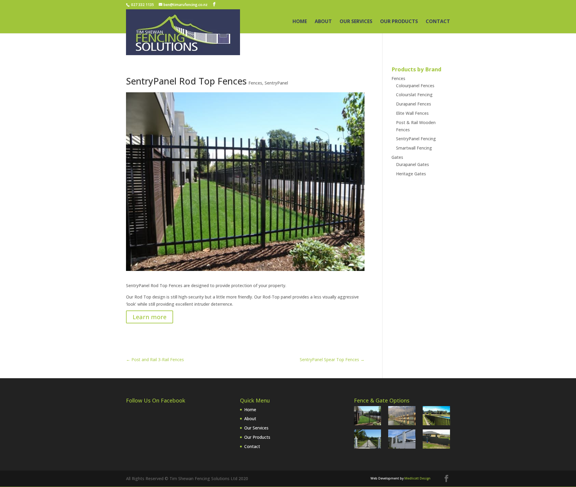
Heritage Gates (411, 174)
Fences (255, 83)
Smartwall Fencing (414, 148)
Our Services (356, 22)
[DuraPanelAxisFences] (436, 416)
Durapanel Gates (412, 164)
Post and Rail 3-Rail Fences (155, 359)
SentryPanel (276, 83)
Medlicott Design (417, 478)
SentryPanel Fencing (416, 138)
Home (299, 22)
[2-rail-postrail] (402, 416)
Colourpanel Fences (415, 85)
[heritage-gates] (367, 440)
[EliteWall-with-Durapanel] (402, 440)
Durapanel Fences (413, 104)
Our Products (399, 22)
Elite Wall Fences (412, 113)
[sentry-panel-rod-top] (367, 416)
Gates (397, 157)
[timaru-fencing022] (436, 440)
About (323, 22)
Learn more (149, 317)
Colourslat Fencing (414, 94)
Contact (438, 22)
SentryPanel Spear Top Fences (332, 359)
